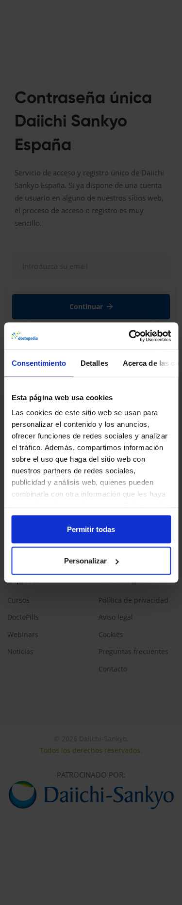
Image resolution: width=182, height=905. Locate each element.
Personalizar (85, 561)
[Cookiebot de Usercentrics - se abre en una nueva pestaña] (129, 336)
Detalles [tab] (94, 363)
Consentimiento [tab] (38, 363)
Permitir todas (91, 529)
